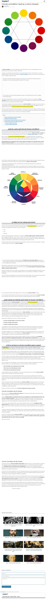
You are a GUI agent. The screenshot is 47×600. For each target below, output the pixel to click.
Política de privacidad (5, 596)
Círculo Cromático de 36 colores (11, 124)
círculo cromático (24, 74)
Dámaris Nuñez (6, 6)
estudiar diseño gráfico (33, 134)
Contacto (18, 596)
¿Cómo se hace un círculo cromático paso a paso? (13, 121)
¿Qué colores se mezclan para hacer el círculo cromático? (15, 120)
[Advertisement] (23, 61)
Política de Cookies (13, 596)
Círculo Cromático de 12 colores (11, 123)
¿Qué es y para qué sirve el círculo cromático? (12, 117)
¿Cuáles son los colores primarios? (10, 118)
